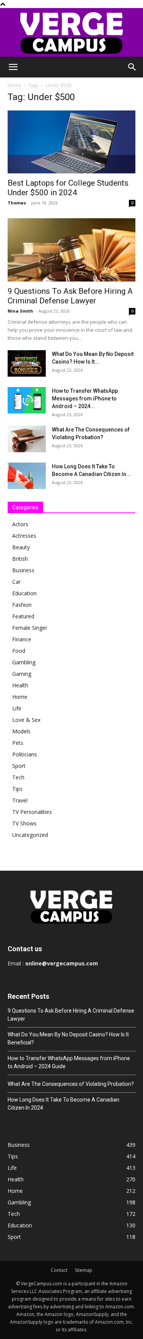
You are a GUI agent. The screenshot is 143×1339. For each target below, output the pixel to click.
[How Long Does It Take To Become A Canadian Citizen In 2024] (27, 476)
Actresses (24, 535)
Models (21, 731)
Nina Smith (20, 311)
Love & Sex (26, 719)
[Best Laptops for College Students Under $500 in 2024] (71, 141)
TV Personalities (32, 811)
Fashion (22, 604)
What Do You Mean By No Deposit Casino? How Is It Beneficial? (68, 1038)
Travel (19, 800)
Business (23, 570)
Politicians (24, 754)
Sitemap (83, 1270)
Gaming (21, 673)
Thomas (17, 203)
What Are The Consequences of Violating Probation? (71, 1084)
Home (14, 85)
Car (16, 581)
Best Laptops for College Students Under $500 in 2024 (68, 187)
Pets (17, 742)
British (20, 558)
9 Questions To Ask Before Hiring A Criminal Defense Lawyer (70, 296)
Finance (21, 639)
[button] (13, 67)
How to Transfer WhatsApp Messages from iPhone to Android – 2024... (85, 398)
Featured (23, 616)
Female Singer (29, 627)
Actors (20, 524)
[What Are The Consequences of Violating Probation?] (27, 439)
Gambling (23, 662)
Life (16, 708)
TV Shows (24, 823)
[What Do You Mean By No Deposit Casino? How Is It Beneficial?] (27, 363)
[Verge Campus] (71, 32)
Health (20, 685)
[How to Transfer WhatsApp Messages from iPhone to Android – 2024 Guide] (27, 400)
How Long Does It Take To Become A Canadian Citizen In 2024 (63, 1104)
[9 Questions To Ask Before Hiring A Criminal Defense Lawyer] (71, 250)
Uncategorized (30, 834)
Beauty (21, 547)
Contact (59, 1270)
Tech (18, 777)
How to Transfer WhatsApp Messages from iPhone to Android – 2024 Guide (69, 1062)
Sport (19, 765)
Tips (17, 788)
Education (24, 593)
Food (18, 650)
